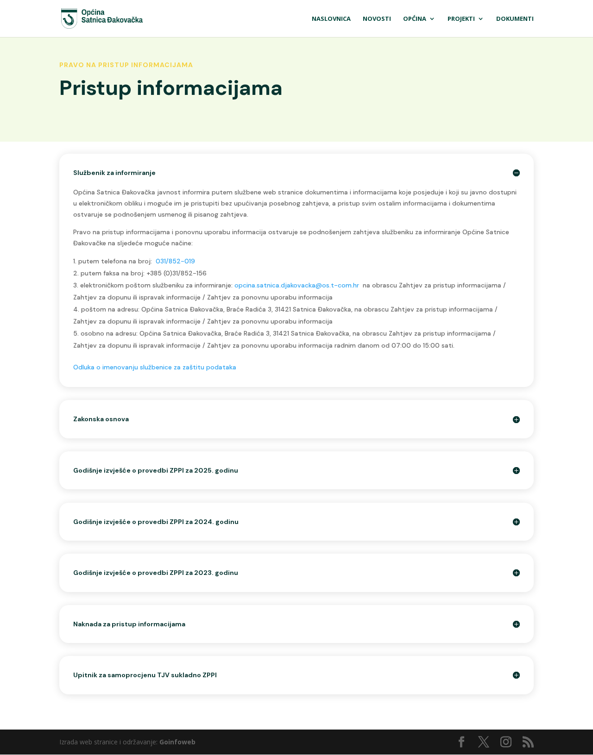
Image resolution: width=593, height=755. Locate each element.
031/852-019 (175, 261)
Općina (414, 19)
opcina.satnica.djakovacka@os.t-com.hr (296, 285)
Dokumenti (515, 19)
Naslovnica (331, 19)
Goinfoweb (177, 741)
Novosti (377, 19)
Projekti (461, 19)
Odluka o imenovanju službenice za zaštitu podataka (154, 367)
